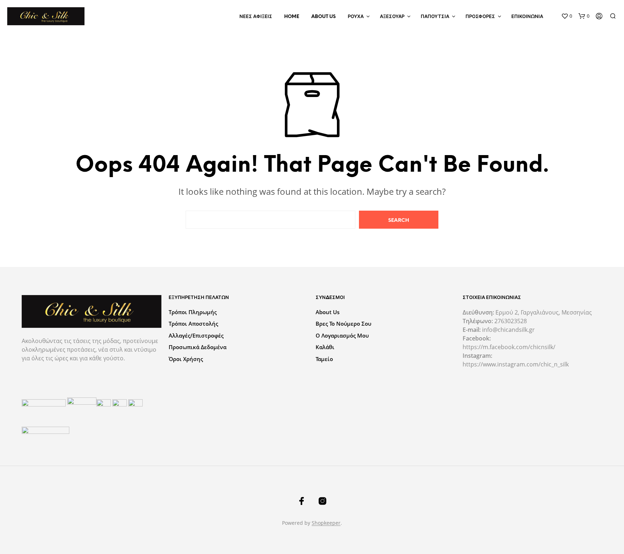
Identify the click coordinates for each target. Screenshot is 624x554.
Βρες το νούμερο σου (343, 323)
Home (291, 16)
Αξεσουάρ (392, 16)
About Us (323, 16)
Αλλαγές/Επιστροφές (196, 335)
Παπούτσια (435, 16)
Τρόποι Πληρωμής (193, 312)
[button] (566, 16)
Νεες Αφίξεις (255, 16)
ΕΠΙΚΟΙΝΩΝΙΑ (527, 16)
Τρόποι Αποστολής (193, 323)
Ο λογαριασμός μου (342, 335)
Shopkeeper (326, 523)
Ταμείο (324, 358)
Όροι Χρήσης (186, 358)
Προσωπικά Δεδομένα (197, 347)
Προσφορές (480, 16)
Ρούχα (356, 16)
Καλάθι (325, 347)
